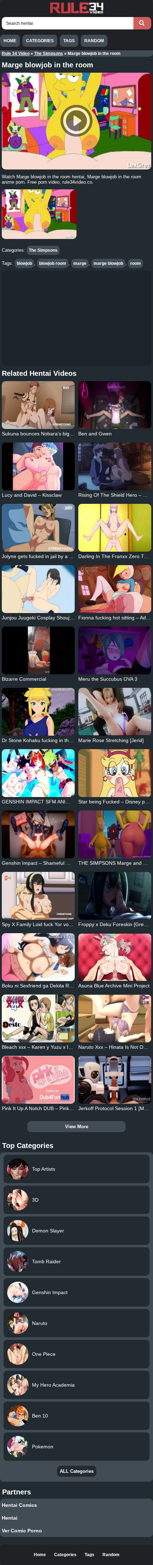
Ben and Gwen (95, 433)
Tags (69, 40)
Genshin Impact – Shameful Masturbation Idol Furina (61, 863)
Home (10, 40)
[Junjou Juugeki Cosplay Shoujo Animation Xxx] (38, 589)
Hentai (9, 1518)
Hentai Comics (19, 1505)
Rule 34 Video (16, 53)
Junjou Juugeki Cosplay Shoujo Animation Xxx (53, 617)
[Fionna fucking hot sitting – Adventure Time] (114, 589)
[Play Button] (76, 121)
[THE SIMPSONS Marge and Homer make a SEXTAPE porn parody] (114, 834)
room (135, 263)
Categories (40, 40)
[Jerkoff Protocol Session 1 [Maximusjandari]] (114, 1080)
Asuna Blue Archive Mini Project (113, 985)
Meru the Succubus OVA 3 (107, 679)
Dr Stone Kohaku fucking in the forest (44, 740)
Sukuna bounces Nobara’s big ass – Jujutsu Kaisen (59, 433)
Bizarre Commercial (24, 679)
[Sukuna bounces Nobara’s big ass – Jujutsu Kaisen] (38, 405)
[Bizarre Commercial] (38, 650)
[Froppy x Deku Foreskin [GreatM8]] (114, 896)
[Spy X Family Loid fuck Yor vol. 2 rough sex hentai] (38, 896)
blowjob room (52, 263)
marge (79, 263)
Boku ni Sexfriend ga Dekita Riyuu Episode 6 (52, 985)
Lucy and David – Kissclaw (32, 495)
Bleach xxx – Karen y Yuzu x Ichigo (41, 1047)
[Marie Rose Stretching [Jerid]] (114, 712)
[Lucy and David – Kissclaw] (38, 466)
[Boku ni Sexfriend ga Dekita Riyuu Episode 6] (38, 957)
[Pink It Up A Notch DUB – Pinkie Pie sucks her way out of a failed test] (38, 1080)
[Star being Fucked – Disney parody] (114, 773)
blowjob (24, 263)
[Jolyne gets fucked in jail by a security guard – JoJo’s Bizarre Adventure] (38, 528)
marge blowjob (108, 263)
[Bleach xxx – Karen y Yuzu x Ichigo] (38, 1018)
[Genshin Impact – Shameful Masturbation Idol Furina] (38, 834)
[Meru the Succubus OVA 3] (114, 650)
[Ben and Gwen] (114, 405)
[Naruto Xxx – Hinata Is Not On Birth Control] (114, 1018)
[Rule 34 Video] (76, 12)
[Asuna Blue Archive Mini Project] (114, 957)
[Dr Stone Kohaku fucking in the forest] (38, 712)
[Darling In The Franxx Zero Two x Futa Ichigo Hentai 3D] (114, 528)
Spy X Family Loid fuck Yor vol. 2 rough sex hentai (58, 924)
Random (94, 40)
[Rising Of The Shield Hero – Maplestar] (114, 466)
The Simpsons (48, 53)
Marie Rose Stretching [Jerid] (111, 740)
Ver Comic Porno (22, 1530)
